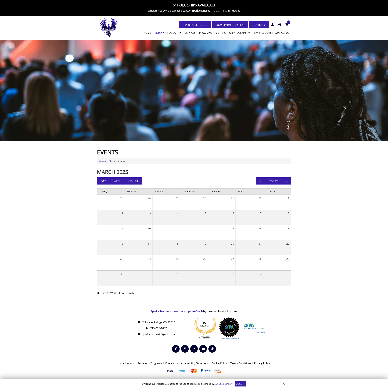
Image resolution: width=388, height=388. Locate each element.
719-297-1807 (219, 10)
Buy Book (259, 25)
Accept (240, 383)
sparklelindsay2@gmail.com (158, 334)
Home (102, 161)
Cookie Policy (225, 383)
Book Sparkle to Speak (230, 25)
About (112, 161)
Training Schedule (195, 25)
